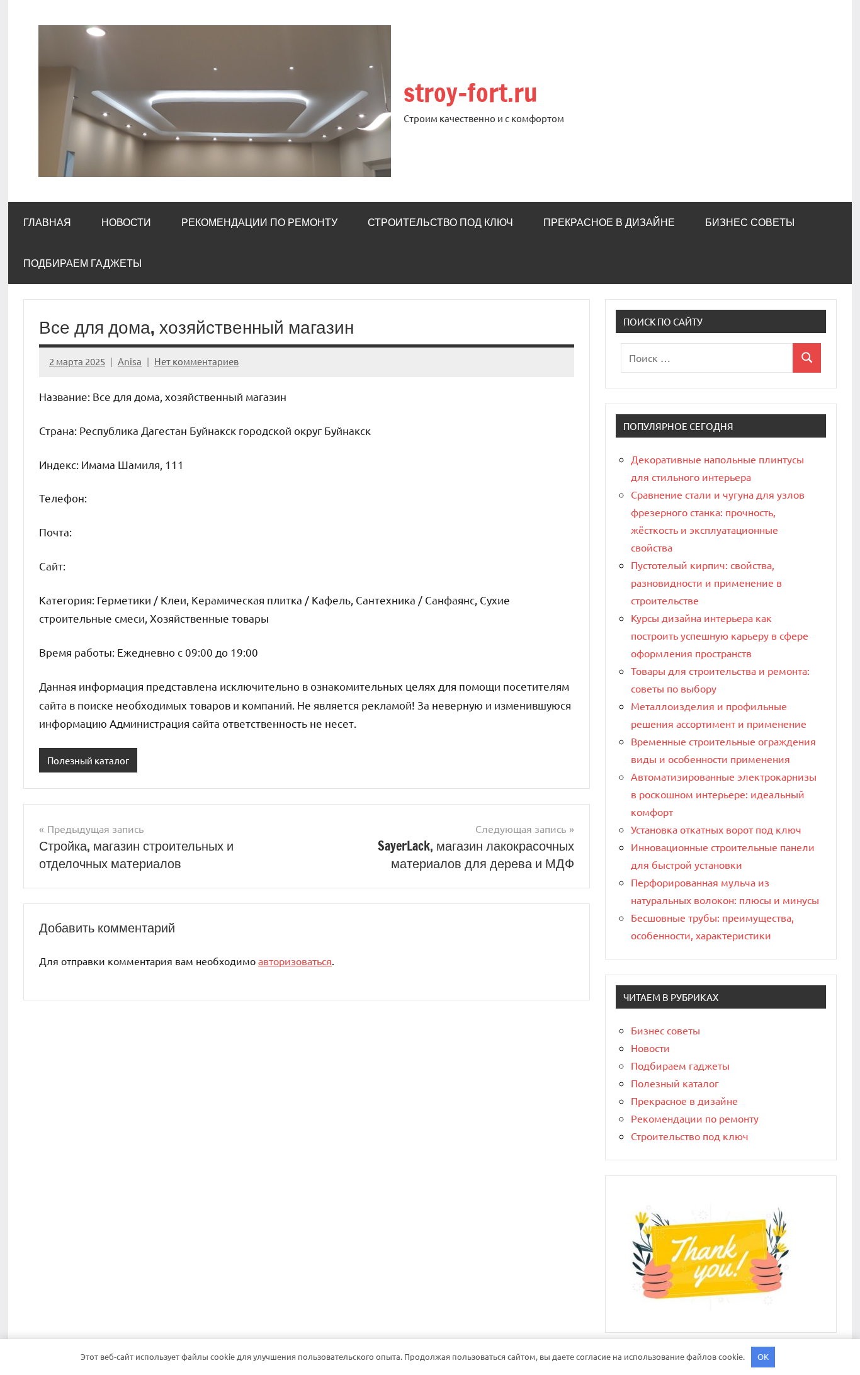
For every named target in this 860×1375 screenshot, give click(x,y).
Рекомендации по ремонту (259, 222)
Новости (126, 222)
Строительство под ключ (440, 222)
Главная (47, 222)
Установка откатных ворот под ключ (716, 829)
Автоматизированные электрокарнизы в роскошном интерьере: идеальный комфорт (724, 794)
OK (763, 1356)
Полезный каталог (88, 760)
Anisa (130, 361)
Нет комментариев (196, 361)
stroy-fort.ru (471, 92)
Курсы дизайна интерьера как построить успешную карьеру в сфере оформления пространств (719, 635)
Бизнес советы (750, 222)
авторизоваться (295, 960)
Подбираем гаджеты (82, 263)
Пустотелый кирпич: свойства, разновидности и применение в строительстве (706, 582)
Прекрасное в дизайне (609, 222)
